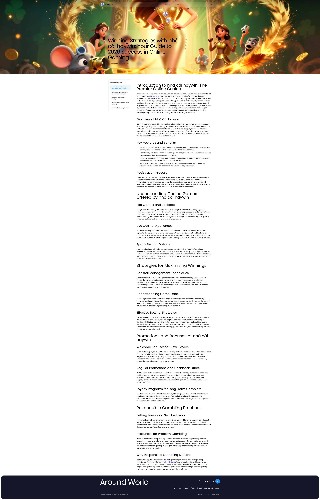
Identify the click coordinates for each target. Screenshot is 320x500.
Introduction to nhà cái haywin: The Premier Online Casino (120, 87)
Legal (217, 494)
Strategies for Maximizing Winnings (119, 98)
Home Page (177, 488)
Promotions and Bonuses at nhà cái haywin (120, 103)
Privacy (207, 494)
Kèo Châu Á (170, 462)
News (186, 488)
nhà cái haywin (155, 96)
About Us (200, 494)
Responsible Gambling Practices (120, 107)
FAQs (193, 488)
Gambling (112, 34)
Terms (213, 494)
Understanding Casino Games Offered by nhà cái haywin (120, 93)
